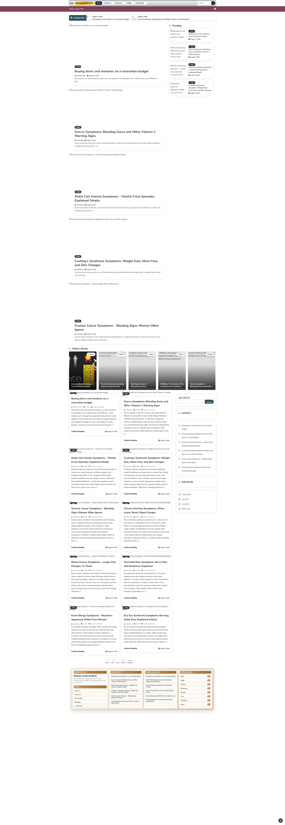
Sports (183, 704)
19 (123, 661)
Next (130, 661)
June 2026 (185, 504)
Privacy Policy (79, 698)
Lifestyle (183, 684)
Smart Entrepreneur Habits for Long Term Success (160, 696)
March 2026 (186, 509)
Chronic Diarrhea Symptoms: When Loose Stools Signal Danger (196, 469)
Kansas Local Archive (84, 3)
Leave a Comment (98, 407)
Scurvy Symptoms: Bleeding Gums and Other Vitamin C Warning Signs (163, 19)
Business (119, 3)
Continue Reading (77, 431)
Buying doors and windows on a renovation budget (111, 19)
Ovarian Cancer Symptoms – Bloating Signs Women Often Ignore (117, 328)
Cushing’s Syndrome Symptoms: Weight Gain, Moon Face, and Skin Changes (116, 263)
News (182, 696)
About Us (77, 691)
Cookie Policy (78, 706)
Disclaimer (78, 702)
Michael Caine (81, 76)
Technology (184, 700)
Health (129, 3)
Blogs (182, 676)
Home (99, 3)
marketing (80, 140)
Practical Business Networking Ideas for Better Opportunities (159, 700)
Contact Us (107, 3)
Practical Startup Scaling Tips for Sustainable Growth (159, 686)
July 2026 (185, 499)
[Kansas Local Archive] (72, 3)
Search (184, 397)
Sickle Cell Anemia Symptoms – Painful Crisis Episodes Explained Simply (114, 198)
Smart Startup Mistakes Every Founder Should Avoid (159, 691)
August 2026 (186, 494)
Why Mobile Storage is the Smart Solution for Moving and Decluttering (159, 680)
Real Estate (140, 3)
